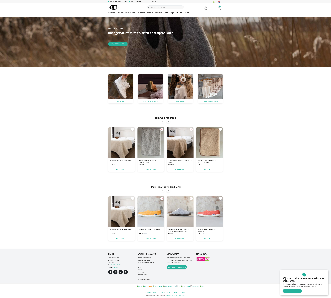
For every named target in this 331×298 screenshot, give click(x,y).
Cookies (163, 292)
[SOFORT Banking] (169, 286)
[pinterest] (126, 272)
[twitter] (121, 272)
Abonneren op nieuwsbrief (177, 267)
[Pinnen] (129, 286)
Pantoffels (111, 13)
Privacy (169, 292)
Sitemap (176, 292)
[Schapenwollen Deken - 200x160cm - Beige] (180, 142)
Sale (166, 13)
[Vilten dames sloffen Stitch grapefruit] (209, 211)
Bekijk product (121, 169)
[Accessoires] (180, 86)
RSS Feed (183, 292)
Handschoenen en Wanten (126, 13)
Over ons (179, 13)
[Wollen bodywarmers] (210, 86)
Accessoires (159, 13)
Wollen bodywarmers (210, 101)
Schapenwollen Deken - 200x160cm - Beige (180, 161)
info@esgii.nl (115, 267)
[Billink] (150, 286)
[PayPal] (146, 286)
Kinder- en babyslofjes (150, 101)
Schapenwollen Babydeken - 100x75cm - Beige (206, 161)
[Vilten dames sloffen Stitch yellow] (150, 211)
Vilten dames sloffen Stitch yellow (149, 229)
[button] (168, 121)
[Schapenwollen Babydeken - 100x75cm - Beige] (209, 142)
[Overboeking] (157, 286)
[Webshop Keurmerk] (203, 259)
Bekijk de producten (118, 44)
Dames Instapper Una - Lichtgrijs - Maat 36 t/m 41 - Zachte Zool (179, 230)
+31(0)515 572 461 (116, 265)
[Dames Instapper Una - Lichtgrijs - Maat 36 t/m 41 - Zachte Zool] (180, 211)
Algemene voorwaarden (152, 292)
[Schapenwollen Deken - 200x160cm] (121, 142)
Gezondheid (141, 13)
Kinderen (150, 13)
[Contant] (134, 286)
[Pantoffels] (120, 86)
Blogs (172, 13)
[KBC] (178, 286)
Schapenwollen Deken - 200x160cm (121, 160)
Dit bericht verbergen (292, 291)
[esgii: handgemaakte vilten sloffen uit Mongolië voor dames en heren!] (113, 7)
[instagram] (115, 272)
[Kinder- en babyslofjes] (150, 86)
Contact (186, 13)
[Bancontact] (185, 286)
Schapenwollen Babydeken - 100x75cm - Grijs (148, 161)
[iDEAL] (139, 286)
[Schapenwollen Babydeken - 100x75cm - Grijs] (150, 142)
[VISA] (202, 286)
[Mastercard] (194, 286)
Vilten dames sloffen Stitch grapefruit (206, 230)
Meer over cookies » (308, 291)
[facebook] (110, 272)
